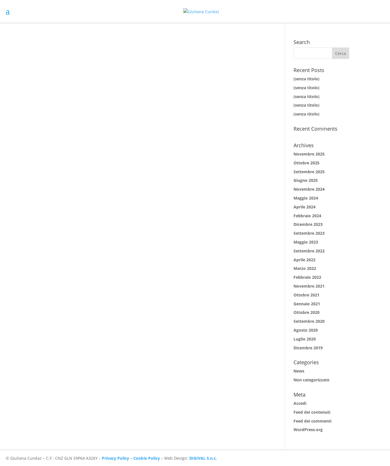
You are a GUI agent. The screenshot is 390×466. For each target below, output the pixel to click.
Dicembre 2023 (308, 224)
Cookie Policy (146, 458)
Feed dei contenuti (311, 412)
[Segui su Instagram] (368, 458)
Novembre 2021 (309, 286)
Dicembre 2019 (308, 348)
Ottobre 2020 (306, 312)
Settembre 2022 (309, 251)
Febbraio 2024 (307, 215)
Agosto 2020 (305, 330)
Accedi (299, 403)
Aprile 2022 (304, 259)
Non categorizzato (311, 380)
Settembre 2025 (309, 171)
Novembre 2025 (309, 154)
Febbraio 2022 (307, 277)
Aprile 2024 (304, 207)
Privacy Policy (115, 458)
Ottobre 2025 (306, 163)
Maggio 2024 (305, 198)
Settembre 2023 (309, 233)
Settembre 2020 (309, 321)
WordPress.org (308, 429)
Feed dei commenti (312, 421)
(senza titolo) (306, 78)
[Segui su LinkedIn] (379, 458)
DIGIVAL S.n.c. (203, 458)
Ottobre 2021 (306, 295)
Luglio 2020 (304, 339)
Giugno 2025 (305, 180)
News (298, 371)
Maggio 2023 (305, 242)
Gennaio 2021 (306, 303)
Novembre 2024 (309, 189)
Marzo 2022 (304, 268)
